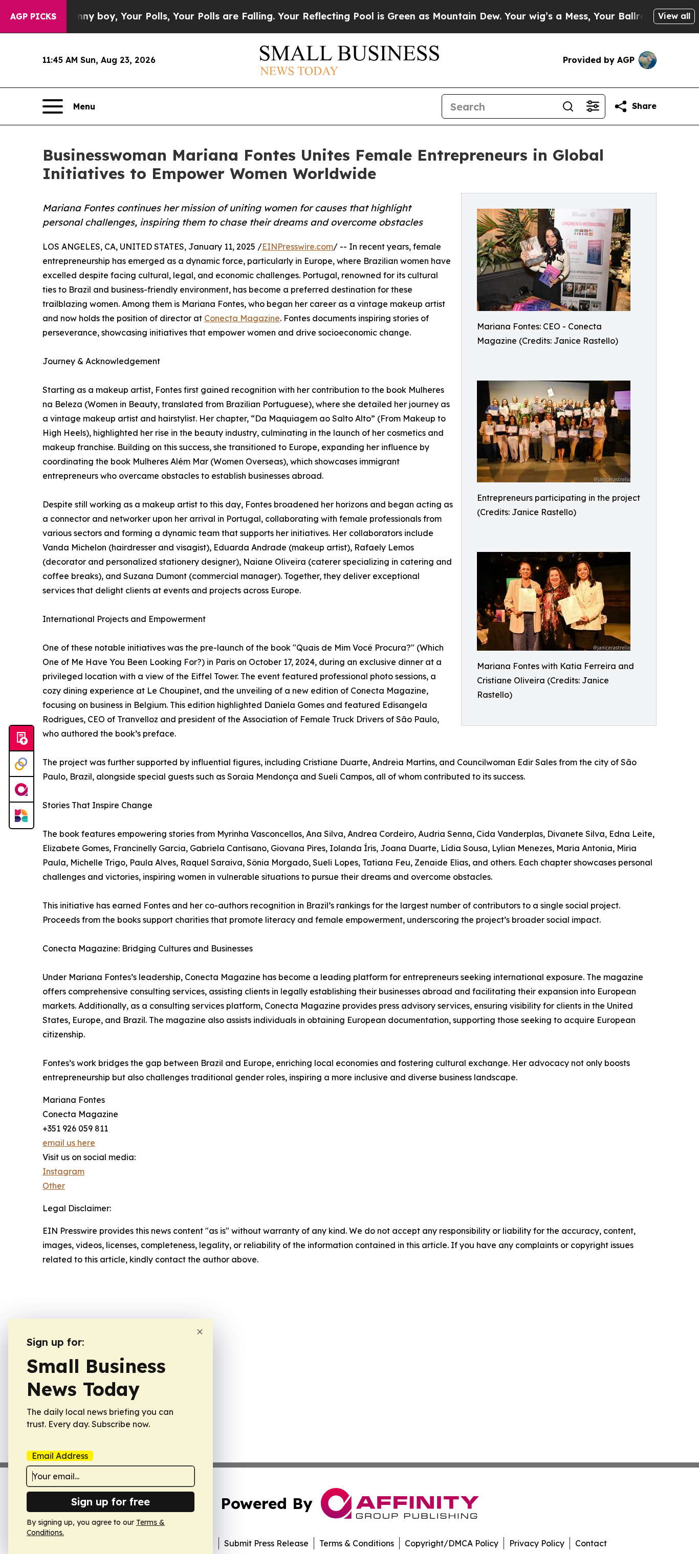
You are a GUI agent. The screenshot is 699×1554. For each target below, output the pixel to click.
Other (53, 1186)
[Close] (200, 1332)
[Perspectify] (21, 764)
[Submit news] (21, 738)
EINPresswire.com (297, 246)
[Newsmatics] (21, 815)
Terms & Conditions (356, 1543)
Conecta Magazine (242, 318)
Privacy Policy (536, 1543)
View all (674, 16)
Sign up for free (110, 1501)
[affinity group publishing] (21, 790)
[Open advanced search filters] (592, 106)
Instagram (63, 1171)
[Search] (568, 106)
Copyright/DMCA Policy (451, 1543)
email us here (68, 1143)
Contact (591, 1543)
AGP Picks (33, 16)
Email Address (60, 1456)
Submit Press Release (266, 1543)
